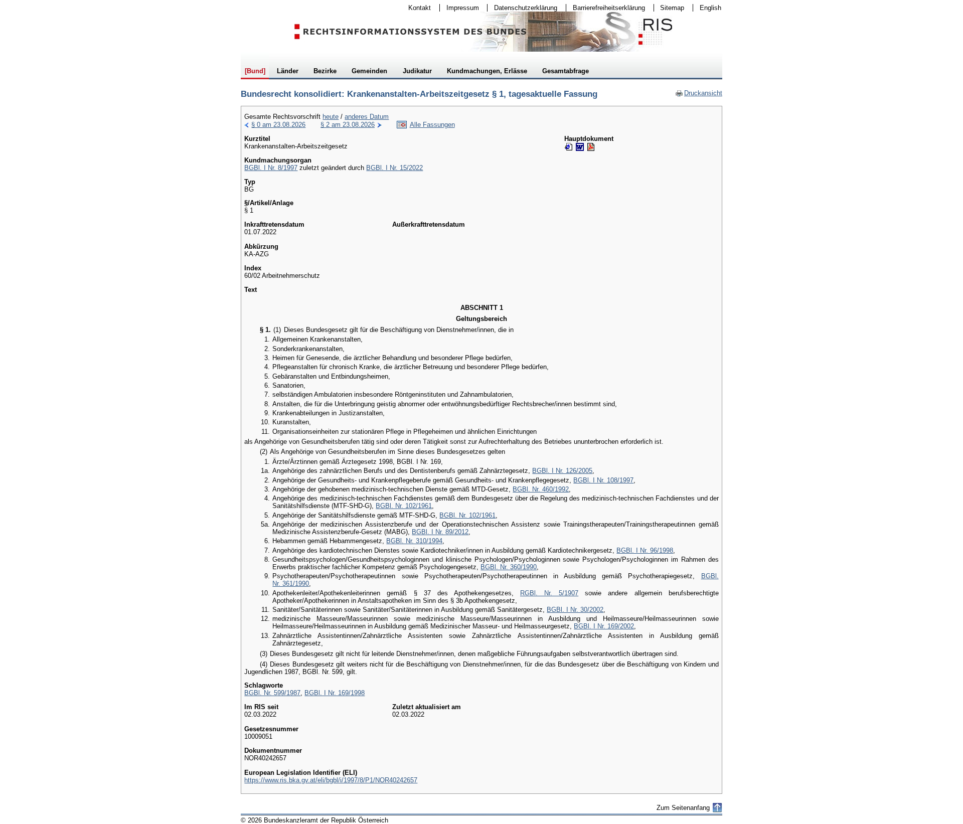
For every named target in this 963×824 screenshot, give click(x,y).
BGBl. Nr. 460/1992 (541, 489)
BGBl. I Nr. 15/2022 (394, 168)
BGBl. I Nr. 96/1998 (644, 550)
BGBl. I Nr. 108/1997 (603, 480)
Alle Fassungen (432, 124)
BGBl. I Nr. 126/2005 (562, 470)
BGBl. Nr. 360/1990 (508, 567)
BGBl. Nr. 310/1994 (414, 541)
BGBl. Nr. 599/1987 (272, 693)
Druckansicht (698, 93)
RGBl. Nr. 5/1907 (549, 593)
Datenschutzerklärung (522, 8)
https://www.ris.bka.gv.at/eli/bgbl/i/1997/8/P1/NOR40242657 (330, 780)
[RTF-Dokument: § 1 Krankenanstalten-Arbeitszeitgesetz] (579, 146)
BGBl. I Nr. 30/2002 (575, 609)
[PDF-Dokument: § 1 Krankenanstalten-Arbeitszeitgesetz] (590, 146)
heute (331, 116)
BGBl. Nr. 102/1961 (404, 506)
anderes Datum (367, 116)
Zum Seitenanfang (683, 807)
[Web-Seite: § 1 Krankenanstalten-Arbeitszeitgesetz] (568, 146)
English (710, 8)
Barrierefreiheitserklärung (605, 8)
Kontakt (416, 8)
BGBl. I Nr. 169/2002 (604, 626)
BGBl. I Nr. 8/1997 (270, 168)
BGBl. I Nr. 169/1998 (334, 693)
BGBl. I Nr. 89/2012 (440, 532)
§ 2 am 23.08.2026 (347, 124)
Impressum (459, 8)
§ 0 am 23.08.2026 (278, 124)
